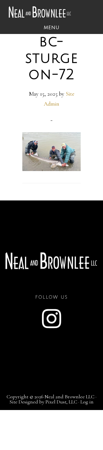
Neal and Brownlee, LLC (40, 12)
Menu (52, 27)
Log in (87, 402)
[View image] (51, 169)
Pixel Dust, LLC (61, 402)
